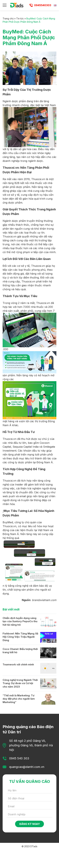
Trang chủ (8, 18)
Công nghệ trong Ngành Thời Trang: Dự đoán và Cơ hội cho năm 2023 (20, 683)
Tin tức (20, 18)
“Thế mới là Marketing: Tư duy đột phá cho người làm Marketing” (19, 699)
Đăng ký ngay (29, 824)
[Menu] (5, 5)
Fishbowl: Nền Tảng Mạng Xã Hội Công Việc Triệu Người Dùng (20, 637)
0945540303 (42, 5)
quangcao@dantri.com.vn (26, 767)
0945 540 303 (19, 758)
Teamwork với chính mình (18, 664)
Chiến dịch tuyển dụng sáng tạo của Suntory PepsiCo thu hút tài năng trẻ (20, 621)
